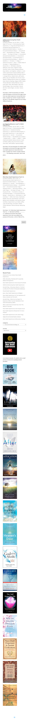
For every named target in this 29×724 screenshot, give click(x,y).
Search (23, 222)
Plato (10, 84)
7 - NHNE (23, 138)
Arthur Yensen (11, 69)
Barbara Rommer (19, 69)
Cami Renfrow (18, 200)
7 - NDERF (18, 138)
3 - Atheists (20, 59)
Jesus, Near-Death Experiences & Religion (12, 293)
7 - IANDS (13, 138)
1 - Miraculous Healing (16, 188)
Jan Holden (18, 202)
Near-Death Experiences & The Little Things (13, 314)
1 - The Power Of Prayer (12, 54)
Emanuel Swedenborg (8, 74)
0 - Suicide (19, 49)
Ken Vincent (19, 77)
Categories (5, 323)
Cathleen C (19, 71)
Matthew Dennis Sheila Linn (14, 79)
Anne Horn (21, 198)
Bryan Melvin (6, 71)
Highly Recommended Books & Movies (12, 316)
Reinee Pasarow (15, 205)
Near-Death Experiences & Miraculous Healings (14, 319)
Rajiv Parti (20, 84)
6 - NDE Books (12, 66)
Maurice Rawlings (10, 81)
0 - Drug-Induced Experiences (16, 45)
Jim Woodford (12, 77)
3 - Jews (14, 62)
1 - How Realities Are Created (12, 52)
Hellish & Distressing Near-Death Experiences (11, 40)
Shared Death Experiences (9, 291)
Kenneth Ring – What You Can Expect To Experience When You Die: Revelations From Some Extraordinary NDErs (13, 301)
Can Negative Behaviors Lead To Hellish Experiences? (13, 124)
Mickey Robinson (16, 82)
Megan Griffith (18, 81)
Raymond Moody (19, 143)
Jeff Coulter (21, 76)
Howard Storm (14, 76)
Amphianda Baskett (7, 140)
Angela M (16, 67)
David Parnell (9, 72)
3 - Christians (11, 61)
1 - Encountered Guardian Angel (13, 186)
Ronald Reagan (6, 86)
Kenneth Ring (9, 203)
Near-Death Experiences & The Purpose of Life (14, 308)
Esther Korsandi (17, 74)
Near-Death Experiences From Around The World (14, 282)
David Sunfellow (8, 42)
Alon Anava (10, 67)
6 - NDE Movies (18, 195)
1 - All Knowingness (19, 183)
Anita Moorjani (15, 198)
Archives (5, 328)
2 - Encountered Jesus (17, 57)
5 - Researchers (10, 195)
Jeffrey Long (5, 77)
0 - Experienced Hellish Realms (16, 131)
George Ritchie (7, 76)
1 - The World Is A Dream (16, 192)
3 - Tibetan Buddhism (13, 64)
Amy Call (9, 198)
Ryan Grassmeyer (15, 86)
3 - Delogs (17, 61)
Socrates (17, 88)
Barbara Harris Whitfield (8, 200)
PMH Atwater (15, 84)
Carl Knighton (13, 71)
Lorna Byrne (15, 203)
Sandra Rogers (11, 88)
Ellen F (22, 72)
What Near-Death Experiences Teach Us (13, 177)
